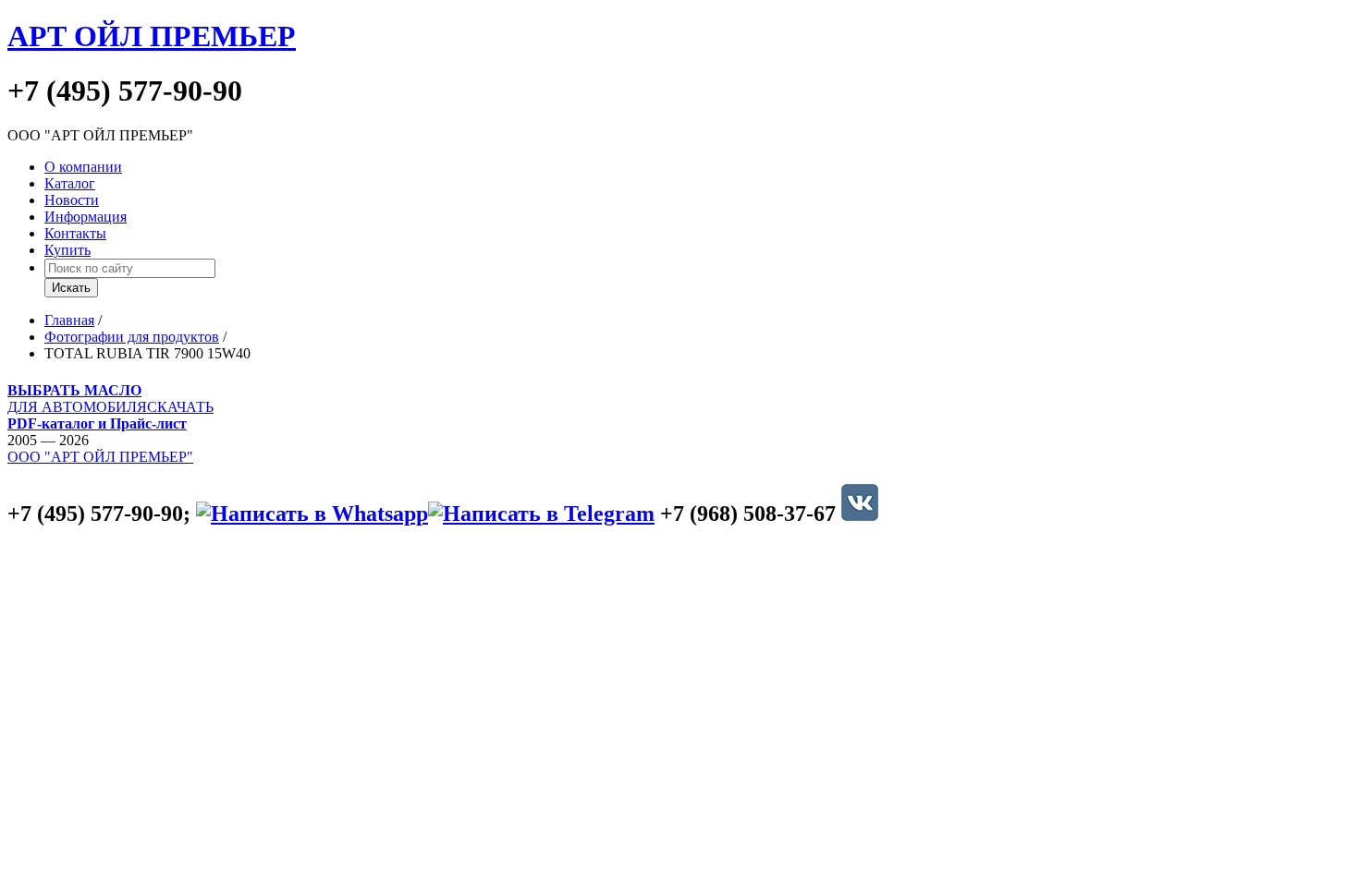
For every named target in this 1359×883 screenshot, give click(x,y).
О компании (83, 167)
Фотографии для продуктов (131, 337)
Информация (85, 216)
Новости (71, 200)
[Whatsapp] (312, 514)
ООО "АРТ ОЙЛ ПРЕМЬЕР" (100, 457)
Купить (67, 250)
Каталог (69, 183)
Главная (69, 320)
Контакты (75, 233)
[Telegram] (541, 514)
